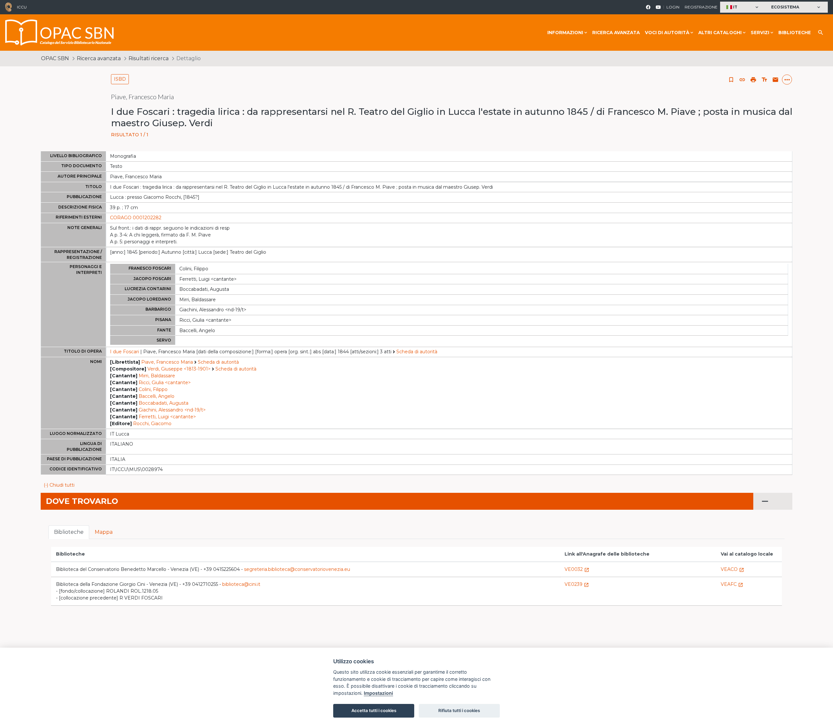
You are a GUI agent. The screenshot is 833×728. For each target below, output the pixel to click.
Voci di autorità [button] (667, 32)
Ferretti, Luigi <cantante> (167, 417)
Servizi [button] (760, 32)
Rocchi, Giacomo (152, 423)
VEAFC (732, 584)
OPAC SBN (55, 58)
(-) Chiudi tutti (59, 485)
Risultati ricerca (149, 58)
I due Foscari (124, 352)
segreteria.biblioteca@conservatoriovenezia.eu (297, 569)
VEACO (732, 569)
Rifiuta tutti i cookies (459, 710)
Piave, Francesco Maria (167, 362)
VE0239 (577, 584)
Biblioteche (794, 32)
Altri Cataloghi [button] (720, 32)
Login (672, 7)
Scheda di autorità (416, 352)
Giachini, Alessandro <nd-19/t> (172, 410)
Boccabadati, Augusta (163, 403)
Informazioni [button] (565, 32)
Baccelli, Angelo (156, 396)
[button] (743, 7)
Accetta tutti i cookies (373, 710)
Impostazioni (378, 693)
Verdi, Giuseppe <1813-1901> (179, 369)
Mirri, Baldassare (157, 376)
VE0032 (577, 569)
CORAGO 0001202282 (135, 218)
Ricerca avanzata (616, 32)
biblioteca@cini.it (241, 584)
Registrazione (701, 7)
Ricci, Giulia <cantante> (165, 382)
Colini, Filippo (153, 389)
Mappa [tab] (104, 532)
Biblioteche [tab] (69, 532)
